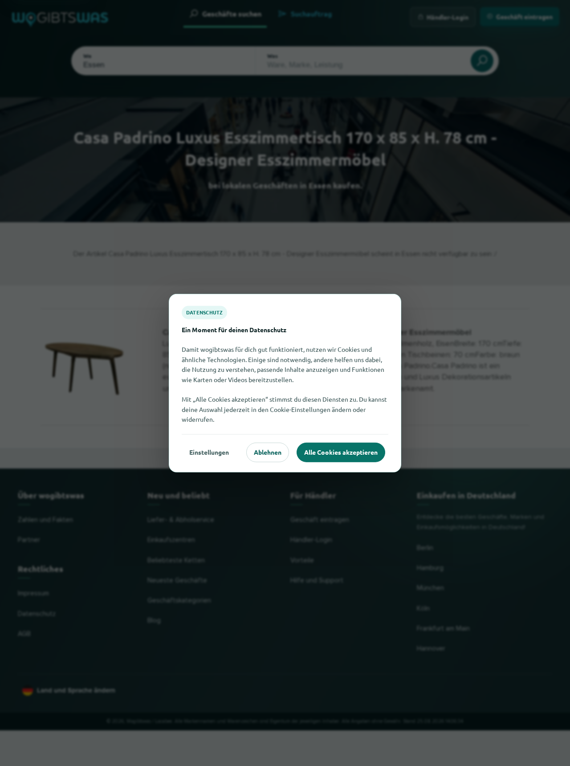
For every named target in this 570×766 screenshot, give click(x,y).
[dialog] (285, 383)
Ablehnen (267, 452)
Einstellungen (209, 452)
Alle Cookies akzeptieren (341, 452)
